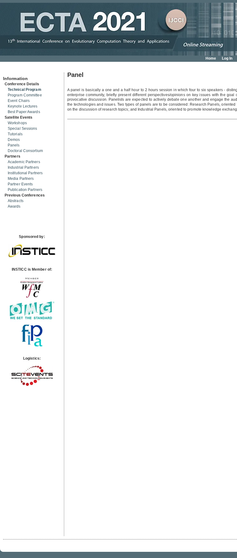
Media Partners (21, 178)
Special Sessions (22, 128)
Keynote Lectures (23, 106)
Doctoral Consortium (25, 151)
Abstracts (15, 201)
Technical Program (24, 89)
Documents (9, 70)
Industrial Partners (23, 167)
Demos (14, 139)
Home (211, 58)
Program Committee (25, 95)
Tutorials (15, 134)
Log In (227, 58)
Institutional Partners (25, 173)
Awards (14, 206)
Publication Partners (25, 190)
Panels (14, 145)
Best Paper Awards (24, 112)
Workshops (17, 123)
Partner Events (20, 184)
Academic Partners (24, 162)
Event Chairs (19, 101)
